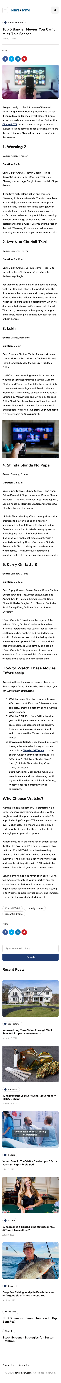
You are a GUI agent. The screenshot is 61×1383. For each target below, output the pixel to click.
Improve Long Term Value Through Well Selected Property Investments (27, 1031)
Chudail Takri (12, 908)
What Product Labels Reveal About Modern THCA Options (29, 1097)
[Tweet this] (11, 59)
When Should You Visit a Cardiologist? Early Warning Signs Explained (29, 1163)
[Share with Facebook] (5, 59)
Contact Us (8, 1365)
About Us (24, 1365)
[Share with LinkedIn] (18, 59)
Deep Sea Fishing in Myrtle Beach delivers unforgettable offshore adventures (28, 1294)
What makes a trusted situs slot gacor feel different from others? (28, 1228)
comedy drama (35, 908)
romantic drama (14, 914)
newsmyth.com (22, 1372)
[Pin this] (24, 59)
